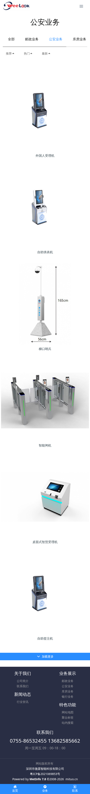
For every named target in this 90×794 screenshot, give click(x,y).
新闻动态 (22, 694)
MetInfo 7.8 (38, 779)
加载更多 (47, 656)
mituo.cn (72, 779)
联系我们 (22, 686)
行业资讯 (22, 702)
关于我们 (22, 673)
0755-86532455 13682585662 (45, 740)
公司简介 (22, 681)
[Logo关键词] (16, 6)
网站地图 (67, 712)
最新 (45, 53)
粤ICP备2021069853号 (45, 774)
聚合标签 (67, 717)
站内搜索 (67, 723)
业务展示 (67, 673)
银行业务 (67, 697)
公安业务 (55, 39)
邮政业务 (32, 39)
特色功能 (67, 704)
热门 (27, 53)
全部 (11, 39)
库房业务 (67, 691)
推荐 (9, 53)
